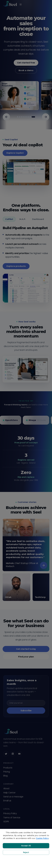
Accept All (26, 845)
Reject (26, 852)
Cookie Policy (42, 838)
